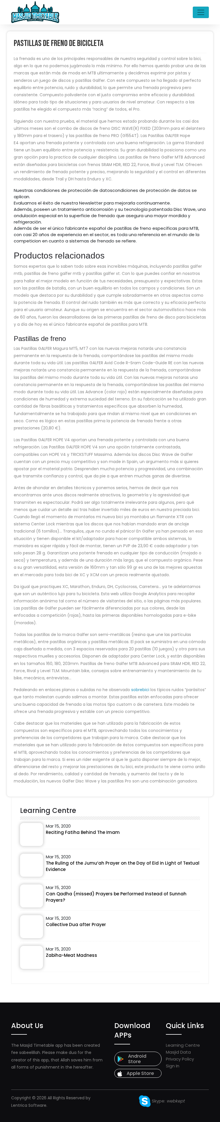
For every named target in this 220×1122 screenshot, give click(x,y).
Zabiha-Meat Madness (71, 955)
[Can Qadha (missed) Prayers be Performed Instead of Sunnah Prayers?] (31, 895)
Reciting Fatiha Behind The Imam (83, 832)
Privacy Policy (180, 1059)
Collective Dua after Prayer (76, 924)
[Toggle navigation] (201, 12)
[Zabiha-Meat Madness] (31, 957)
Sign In (172, 1066)
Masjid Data (178, 1052)
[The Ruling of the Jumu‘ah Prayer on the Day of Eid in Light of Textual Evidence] (31, 865)
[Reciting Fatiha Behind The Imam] (31, 834)
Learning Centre (183, 1045)
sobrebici (140, 690)
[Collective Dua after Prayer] (31, 926)
